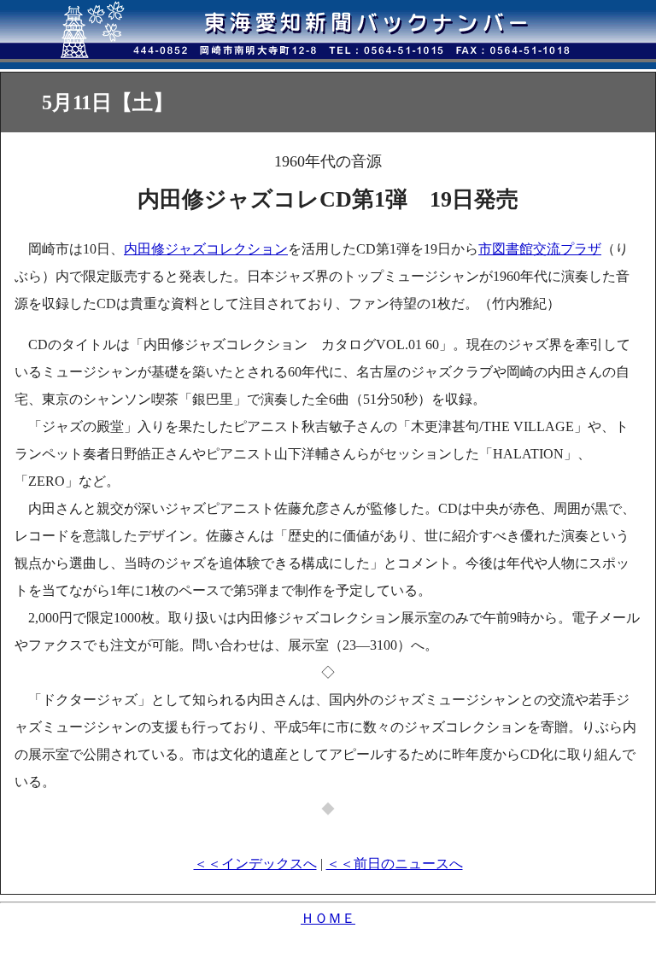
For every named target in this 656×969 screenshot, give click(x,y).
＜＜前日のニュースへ (394, 863)
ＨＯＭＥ (328, 918)
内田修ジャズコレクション (206, 249)
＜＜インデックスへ (255, 863)
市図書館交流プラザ (539, 249)
